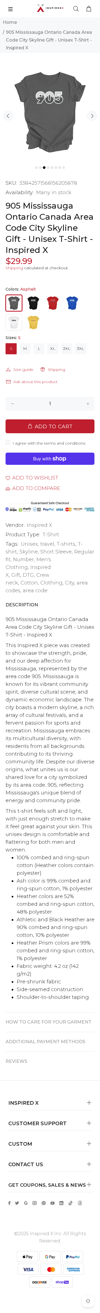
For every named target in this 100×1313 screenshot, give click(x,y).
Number (23, 560)
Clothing (51, 583)
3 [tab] (44, 167)
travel (47, 544)
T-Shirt (50, 535)
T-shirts (66, 544)
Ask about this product (35, 381)
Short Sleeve (56, 552)
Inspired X (39, 525)
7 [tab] (59, 167)
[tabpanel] (50, 112)
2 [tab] (40, 167)
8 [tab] (63, 167)
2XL (66, 348)
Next (92, 116)
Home (10, 22)
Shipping (14, 267)
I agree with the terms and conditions (48, 443)
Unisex (29, 544)
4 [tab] (48, 167)
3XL (80, 348)
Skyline (28, 552)
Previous (8, 116)
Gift (15, 575)
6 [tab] (55, 167)
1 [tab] (36, 167)
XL (52, 348)
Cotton (29, 583)
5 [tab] (52, 167)
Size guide (23, 369)
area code (35, 591)
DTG (28, 575)
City (69, 583)
